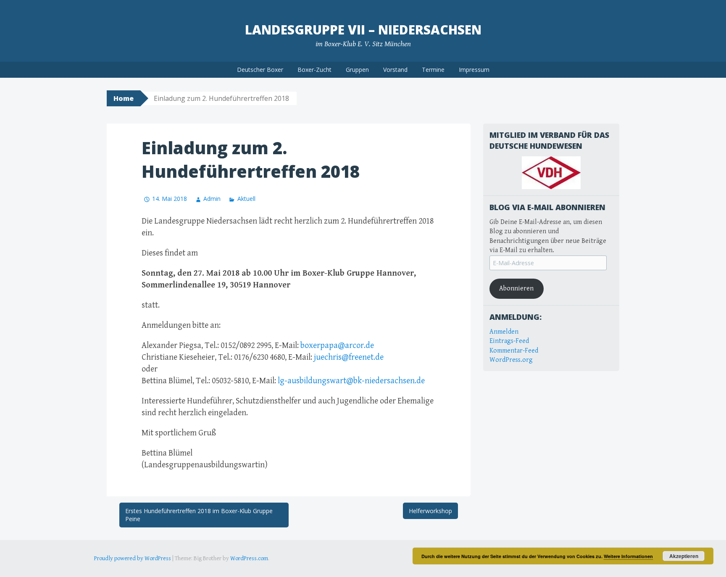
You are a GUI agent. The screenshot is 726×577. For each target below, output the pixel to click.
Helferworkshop (430, 511)
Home (123, 98)
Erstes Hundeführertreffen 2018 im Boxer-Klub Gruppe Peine (199, 515)
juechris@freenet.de (349, 357)
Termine (433, 70)
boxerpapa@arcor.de (337, 345)
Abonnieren (516, 288)
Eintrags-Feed (509, 341)
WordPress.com (249, 558)
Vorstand (395, 70)
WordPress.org (511, 360)
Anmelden (503, 332)
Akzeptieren (683, 556)
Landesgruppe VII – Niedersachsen (363, 29)
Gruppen (357, 70)
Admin (212, 199)
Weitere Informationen (628, 556)
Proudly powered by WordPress (132, 558)
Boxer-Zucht (314, 70)
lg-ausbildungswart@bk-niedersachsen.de (351, 381)
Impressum (474, 70)
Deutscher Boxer (260, 70)
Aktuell (246, 199)
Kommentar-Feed (513, 351)
